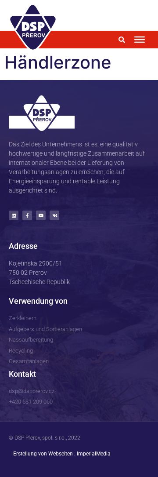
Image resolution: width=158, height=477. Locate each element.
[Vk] (54, 215)
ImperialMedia (94, 454)
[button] (121, 39)
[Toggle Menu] (139, 39)
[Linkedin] (13, 215)
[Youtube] (41, 215)
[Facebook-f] (27, 215)
